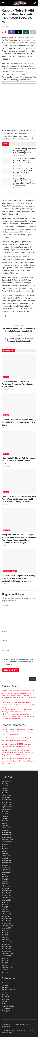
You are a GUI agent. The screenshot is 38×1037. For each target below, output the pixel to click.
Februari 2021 (6, 886)
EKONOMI (6, 530)
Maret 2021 (5, 884)
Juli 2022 (5, 865)
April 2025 (5, 818)
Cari (3, 675)
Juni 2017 (5, 972)
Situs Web (5, 650)
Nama (4, 631)
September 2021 (7, 870)
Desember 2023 (7, 832)
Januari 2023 (6, 858)
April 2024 (5, 823)
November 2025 (7, 802)
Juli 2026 (5, 783)
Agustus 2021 (6, 872)
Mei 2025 (5, 816)
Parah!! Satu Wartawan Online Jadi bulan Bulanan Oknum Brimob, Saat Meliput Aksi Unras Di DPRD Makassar (17, 752)
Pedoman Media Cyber (21, 1024)
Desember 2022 (7, 860)
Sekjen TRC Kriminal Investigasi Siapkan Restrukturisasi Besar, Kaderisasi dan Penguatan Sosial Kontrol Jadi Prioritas (18, 716)
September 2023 (7, 839)
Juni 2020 (5, 904)
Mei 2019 (5, 935)
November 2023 (7, 835)
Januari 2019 (6, 944)
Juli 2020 (5, 902)
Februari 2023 (6, 856)
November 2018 (7, 949)
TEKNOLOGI (6, 1008)
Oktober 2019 (6, 923)
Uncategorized (6, 1011)
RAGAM (4, 1004)
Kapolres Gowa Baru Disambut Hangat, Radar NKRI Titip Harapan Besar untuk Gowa (24, 161)
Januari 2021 (6, 888)
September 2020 (7, 897)
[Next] (20, 193)
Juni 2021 (5, 877)
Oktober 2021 (6, 867)
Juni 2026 (5, 786)
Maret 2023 (5, 853)
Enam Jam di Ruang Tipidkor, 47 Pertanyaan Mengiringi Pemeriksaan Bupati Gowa (24, 151)
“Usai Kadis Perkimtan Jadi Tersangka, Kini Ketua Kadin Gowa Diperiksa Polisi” (23, 171)
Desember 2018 (7, 946)
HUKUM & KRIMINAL (9, 571)
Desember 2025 (7, 800)
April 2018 (5, 965)
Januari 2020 (6, 916)
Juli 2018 (5, 958)
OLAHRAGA (6, 997)
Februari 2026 (6, 795)
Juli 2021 (5, 874)
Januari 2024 (6, 830)
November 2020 (7, 893)
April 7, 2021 (5, 26)
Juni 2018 (5, 960)
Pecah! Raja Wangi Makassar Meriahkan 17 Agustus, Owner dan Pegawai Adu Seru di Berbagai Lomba (19, 704)
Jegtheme (10, 1032)
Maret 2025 (5, 821)
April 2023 (5, 851)
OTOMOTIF (5, 999)
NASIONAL (5, 994)
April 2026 (5, 790)
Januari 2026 (6, 797)
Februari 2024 (6, 828)
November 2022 (7, 863)
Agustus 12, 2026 (19, 155)
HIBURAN (5, 987)
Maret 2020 (5, 912)
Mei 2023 (5, 849)
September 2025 (7, 807)
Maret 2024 (5, 825)
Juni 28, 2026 (17, 165)
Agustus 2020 (6, 900)
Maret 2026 (5, 793)
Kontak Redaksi (6, 1024)
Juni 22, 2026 (17, 175)
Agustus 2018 (6, 956)
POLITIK (4, 1001)
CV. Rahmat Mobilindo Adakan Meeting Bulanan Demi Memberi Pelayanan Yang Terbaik (19, 760)
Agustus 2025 (6, 809)
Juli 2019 (5, 930)
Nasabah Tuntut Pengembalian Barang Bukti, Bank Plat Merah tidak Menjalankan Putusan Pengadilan (18, 578)
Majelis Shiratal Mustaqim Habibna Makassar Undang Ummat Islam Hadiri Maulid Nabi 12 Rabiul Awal (19, 697)
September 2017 (7, 967)
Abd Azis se (5, 729)
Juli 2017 (5, 970)
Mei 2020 (5, 907)
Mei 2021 (5, 879)
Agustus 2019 (6, 928)
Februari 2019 (6, 942)
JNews (8, 1030)
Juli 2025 (5, 811)
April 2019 (5, 937)
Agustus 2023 (6, 842)
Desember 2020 (7, 891)
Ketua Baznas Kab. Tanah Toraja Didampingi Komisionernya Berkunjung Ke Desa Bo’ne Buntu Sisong (18, 731)
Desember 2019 (7, 918)
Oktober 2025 (6, 804)
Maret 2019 (5, 939)
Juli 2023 (5, 844)
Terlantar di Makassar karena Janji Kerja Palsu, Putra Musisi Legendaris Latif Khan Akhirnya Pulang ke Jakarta (24, 182)
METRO (4, 992)
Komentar (6, 605)
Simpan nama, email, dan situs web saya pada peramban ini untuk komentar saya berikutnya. (18, 661)
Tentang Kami (6, 1026)
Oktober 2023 (6, 837)
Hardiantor (5, 758)
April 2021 (5, 881)
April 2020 (5, 909)
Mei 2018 (5, 963)
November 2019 (7, 921)
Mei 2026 (5, 788)
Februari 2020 (6, 914)
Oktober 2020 (6, 895)
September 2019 (7, 925)
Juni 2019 (5, 932)
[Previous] (17, 193)
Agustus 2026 (6, 781)
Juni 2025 (5, 814)
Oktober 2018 (6, 951)
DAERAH (6, 377)
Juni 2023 (5, 846)
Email (4, 641)
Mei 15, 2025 (17, 187)
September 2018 (7, 953)
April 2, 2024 (6, 545)
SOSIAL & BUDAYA (8, 1006)
